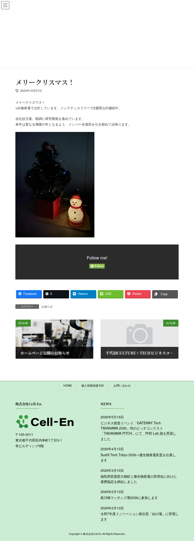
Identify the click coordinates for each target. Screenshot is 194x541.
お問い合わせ (122, 385)
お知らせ (47, 306)
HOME (67, 385)
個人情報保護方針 (92, 385)
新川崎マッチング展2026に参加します (129, 497)
